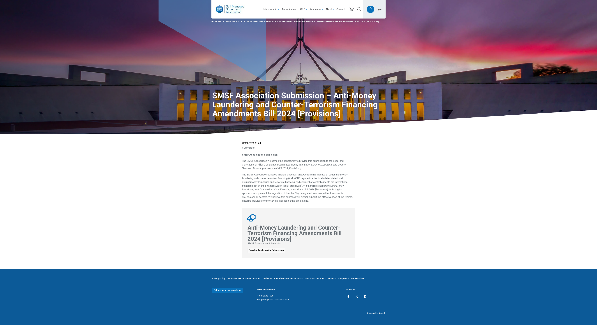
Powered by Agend (376, 313)
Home (218, 22)
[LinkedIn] (365, 296)
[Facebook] (348, 296)
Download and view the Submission (266, 250)
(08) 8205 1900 (266, 295)
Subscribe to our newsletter (227, 290)
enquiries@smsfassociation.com (273, 299)
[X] (357, 296)
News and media (233, 22)
